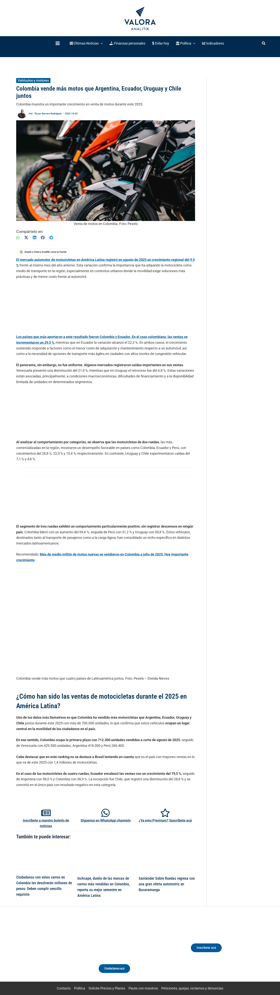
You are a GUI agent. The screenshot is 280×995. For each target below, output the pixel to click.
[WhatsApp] (18, 238)
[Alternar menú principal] (57, 43)
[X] (26, 238)
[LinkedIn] (34, 238)
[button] (86, 43)
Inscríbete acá (206, 948)
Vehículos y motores (33, 80)
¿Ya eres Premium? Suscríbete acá (165, 820)
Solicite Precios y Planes (107, 988)
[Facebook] (43, 238)
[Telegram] (51, 238)
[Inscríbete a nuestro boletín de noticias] (46, 813)
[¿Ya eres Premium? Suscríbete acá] (165, 813)
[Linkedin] (37, 951)
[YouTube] (58, 951)
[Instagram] (44, 951)
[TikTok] (51, 951)
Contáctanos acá (114, 968)
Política (79, 988)
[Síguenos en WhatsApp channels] (105, 813)
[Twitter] (30, 951)
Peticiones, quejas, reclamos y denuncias (192, 988)
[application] (101, 43)
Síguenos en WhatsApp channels (106, 820)
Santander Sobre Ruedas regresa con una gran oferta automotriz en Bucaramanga (167, 884)
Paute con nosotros (143, 988)
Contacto (64, 988)
